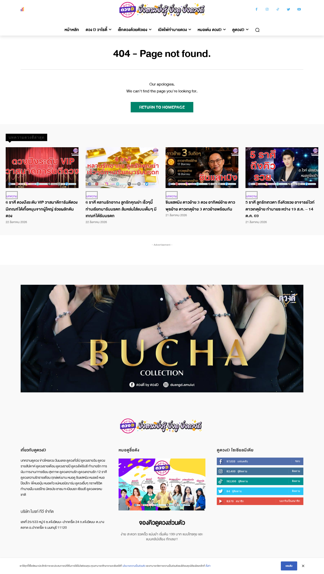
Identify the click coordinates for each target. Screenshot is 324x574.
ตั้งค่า (208, 566)
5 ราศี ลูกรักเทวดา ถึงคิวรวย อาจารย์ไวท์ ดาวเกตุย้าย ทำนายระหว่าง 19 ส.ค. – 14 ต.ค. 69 (280, 209)
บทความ (11, 196)
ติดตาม (296, 471)
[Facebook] (256, 10)
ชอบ (297, 461)
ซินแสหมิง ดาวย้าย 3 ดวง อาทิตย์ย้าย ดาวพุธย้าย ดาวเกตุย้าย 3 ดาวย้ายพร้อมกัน (200, 206)
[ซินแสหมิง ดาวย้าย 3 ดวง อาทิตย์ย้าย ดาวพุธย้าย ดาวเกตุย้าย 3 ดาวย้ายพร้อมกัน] (202, 167)
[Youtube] (299, 10)
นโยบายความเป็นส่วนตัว (134, 566)
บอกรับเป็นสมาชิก (289, 501)
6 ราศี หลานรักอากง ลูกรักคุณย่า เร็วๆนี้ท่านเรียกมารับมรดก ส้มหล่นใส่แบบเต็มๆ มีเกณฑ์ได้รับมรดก (121, 209)
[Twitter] (288, 10)
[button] (257, 30)
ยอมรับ (289, 566)
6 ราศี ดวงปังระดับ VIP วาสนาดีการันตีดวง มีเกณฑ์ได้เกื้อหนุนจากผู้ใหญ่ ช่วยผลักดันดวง (42, 209)
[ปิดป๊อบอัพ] (303, 565)
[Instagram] (267, 10)
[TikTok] (278, 10)
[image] (162, 484)
